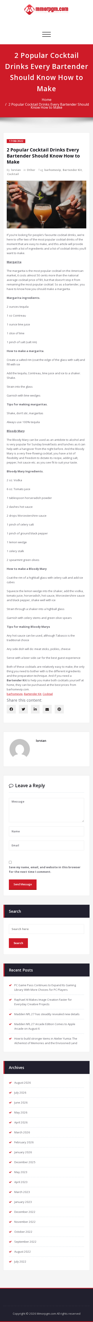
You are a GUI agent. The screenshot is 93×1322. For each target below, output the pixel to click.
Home (46, 99)
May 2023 (20, 1172)
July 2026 (20, 1092)
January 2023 (23, 1202)
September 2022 (25, 1242)
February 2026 (24, 1142)
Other (31, 170)
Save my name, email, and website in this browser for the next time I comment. (44, 869)
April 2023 (21, 1182)
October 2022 (23, 1232)
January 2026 (23, 1152)
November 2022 (25, 1222)
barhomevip (52, 170)
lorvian (16, 170)
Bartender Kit (72, 170)
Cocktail (13, 174)
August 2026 (22, 1083)
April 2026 (21, 1122)
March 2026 (22, 1132)
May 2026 (20, 1112)
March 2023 (22, 1192)
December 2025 (24, 1162)
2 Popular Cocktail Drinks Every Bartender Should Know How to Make (48, 106)
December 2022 (24, 1212)
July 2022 (20, 1261)
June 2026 (21, 1102)
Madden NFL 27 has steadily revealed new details (47, 1014)
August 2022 (22, 1252)
